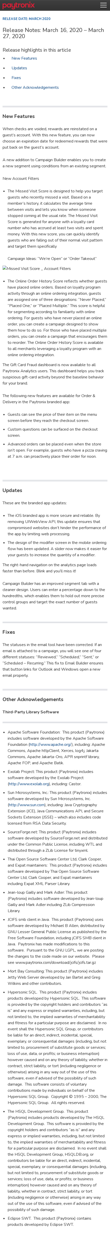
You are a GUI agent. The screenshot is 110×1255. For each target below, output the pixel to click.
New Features (24, 58)
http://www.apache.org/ (51, 744)
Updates (19, 68)
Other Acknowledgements (35, 87)
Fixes (16, 78)
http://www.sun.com (27, 805)
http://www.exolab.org (29, 784)
